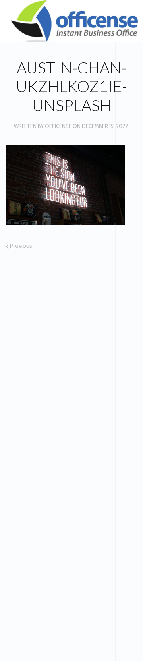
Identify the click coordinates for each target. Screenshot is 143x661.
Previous (20, 245)
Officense (58, 126)
